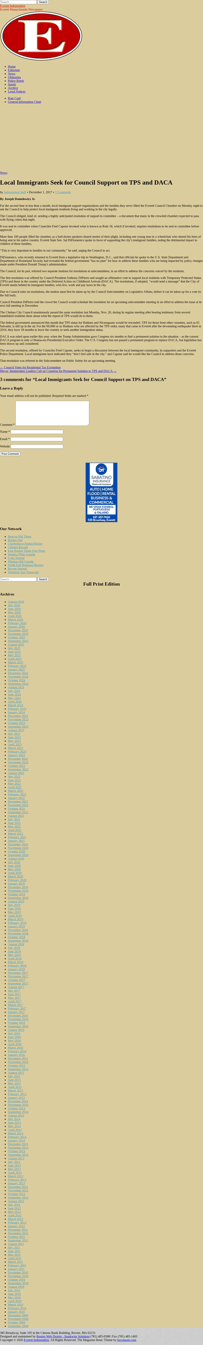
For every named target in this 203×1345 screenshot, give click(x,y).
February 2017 (17, 1008)
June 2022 (14, 780)
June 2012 (14, 1208)
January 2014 (16, 1140)
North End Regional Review (26, 565)
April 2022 (15, 787)
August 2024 (16, 687)
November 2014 (18, 1105)
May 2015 (14, 1083)
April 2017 (15, 1001)
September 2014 (18, 1112)
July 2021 (14, 819)
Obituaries (14, 77)
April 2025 (15, 659)
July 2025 (14, 648)
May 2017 (14, 997)
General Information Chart (24, 101)
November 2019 (18, 890)
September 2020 (18, 855)
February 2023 (17, 751)
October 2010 (16, 1279)
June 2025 (14, 651)
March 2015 (15, 1090)
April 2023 (15, 744)
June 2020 (14, 865)
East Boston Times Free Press (26, 550)
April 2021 (15, 830)
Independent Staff (15, 192)
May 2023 (14, 741)
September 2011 (18, 1240)
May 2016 (14, 1040)
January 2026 (16, 626)
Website (5, 446)
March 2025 (15, 662)
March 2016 (15, 1047)
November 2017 (18, 976)
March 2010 (15, 1304)
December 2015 (18, 1058)
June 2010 (14, 1294)
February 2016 (17, 1051)
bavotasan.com (126, 1340)
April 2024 (15, 701)
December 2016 (18, 1015)
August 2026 (16, 601)
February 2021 (17, 837)
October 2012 (16, 1194)
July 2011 (14, 1247)
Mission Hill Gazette (21, 561)
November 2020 (18, 848)
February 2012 (17, 1222)
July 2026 (14, 605)
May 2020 (14, 869)
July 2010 (14, 1290)
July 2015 (14, 1076)
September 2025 (18, 641)
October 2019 (16, 894)
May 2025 (14, 655)
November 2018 (18, 933)
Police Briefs (16, 80)
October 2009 (16, 1322)
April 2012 (15, 1215)
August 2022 (16, 773)
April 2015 (15, 1087)
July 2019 (14, 905)
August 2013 (16, 1158)
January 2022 (16, 798)
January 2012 (16, 1226)
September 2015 (18, 1069)
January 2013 (16, 1183)
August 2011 (16, 1244)
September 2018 (18, 940)
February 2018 (17, 965)
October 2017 (16, 980)
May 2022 (14, 783)
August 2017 (16, 987)
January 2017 (16, 1012)
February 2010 (17, 1308)
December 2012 (18, 1187)
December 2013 (18, 1144)
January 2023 (16, 755)
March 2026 (15, 619)
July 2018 (14, 948)
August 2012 (16, 1201)
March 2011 (15, 1262)
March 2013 (15, 1176)
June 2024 (14, 694)
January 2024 (16, 712)
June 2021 (14, 823)
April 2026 (15, 616)
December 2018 (18, 930)
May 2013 (14, 1169)
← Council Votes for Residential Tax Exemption (30, 367)
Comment (7, 424)
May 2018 (14, 955)
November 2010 (18, 1276)
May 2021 (14, 826)
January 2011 (16, 1269)
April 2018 (15, 958)
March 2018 (15, 962)
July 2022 (14, 776)
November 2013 (18, 1147)
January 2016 (16, 1055)
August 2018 (16, 944)
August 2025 (16, 644)
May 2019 (14, 912)
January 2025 (16, 669)
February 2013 (17, 1179)
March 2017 (15, 1005)
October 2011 (16, 1237)
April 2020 (15, 873)
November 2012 (18, 1190)
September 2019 (18, 898)
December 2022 (18, 758)
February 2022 (17, 794)
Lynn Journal (16, 558)
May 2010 (14, 1297)
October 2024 (16, 680)
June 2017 (14, 994)
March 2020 (15, 876)
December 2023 (18, 716)
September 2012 (18, 1197)
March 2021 (15, 833)
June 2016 (14, 1037)
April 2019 (15, 915)
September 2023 (18, 726)
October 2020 (16, 851)
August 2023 (16, 730)
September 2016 (18, 1026)
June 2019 (14, 908)
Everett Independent (12, 6)
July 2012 (14, 1204)
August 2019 (16, 901)
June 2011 (14, 1251)
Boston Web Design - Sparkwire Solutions (63, 1336)
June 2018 (14, 951)
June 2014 (14, 1122)
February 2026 (17, 623)
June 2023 (14, 737)
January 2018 (16, 969)
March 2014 (15, 1133)
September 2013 (18, 1154)
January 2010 (16, 1311)
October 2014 (16, 1108)
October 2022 (16, 766)
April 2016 (15, 1044)
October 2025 (16, 637)
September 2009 (18, 1326)
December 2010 (18, 1272)
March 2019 (15, 919)
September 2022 (18, 769)
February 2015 (17, 1094)
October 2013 (16, 1151)
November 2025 (18, 634)
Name (5, 431)
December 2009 (18, 1315)
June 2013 (14, 1165)
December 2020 (18, 844)
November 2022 (18, 762)
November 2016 (18, 1019)
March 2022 (15, 791)
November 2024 (18, 676)
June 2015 (14, 1080)
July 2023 (14, 733)
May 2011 (14, 1254)
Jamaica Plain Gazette (21, 554)
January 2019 (16, 926)
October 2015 (16, 1065)
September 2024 (18, 683)
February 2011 (17, 1265)
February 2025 (17, 666)
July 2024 (14, 691)
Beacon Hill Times (19, 536)
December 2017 (18, 973)
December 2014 (18, 1101)
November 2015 (18, 1062)
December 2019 (18, 887)
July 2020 (14, 862)
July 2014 (14, 1119)
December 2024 (18, 673)
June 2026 (14, 609)
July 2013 (14, 1162)
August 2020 (16, 858)
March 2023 (15, 748)
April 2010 (15, 1301)
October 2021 (16, 808)
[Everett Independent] (41, 59)
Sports (12, 84)
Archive (13, 88)
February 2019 (17, 923)
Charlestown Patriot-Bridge (25, 543)
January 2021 (16, 840)
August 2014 (16, 1115)
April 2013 (15, 1172)
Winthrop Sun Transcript (23, 572)
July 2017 (14, 990)
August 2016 (16, 1030)
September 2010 (18, 1283)
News (11, 73)
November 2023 (18, 719)
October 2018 (16, 937)
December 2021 (18, 801)
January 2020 (16, 883)
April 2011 (14, 1258)
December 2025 (18, 630)
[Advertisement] (101, 139)
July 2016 (14, 1033)
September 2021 (18, 812)
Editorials (14, 70)
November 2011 (18, 1233)
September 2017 (18, 983)
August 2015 (16, 1072)
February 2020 (17, 880)
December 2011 (18, 1229)
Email (5, 439)
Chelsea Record (18, 547)
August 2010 (16, 1287)
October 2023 (16, 723)
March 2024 (15, 705)
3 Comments (63, 192)
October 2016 (16, 1022)
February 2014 (17, 1137)
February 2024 (17, 708)
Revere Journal (17, 568)
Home (12, 66)
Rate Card (14, 98)
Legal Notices (16, 91)
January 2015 (16, 1097)
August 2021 (16, 816)
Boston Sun (15, 540)
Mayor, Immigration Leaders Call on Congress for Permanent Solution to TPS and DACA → (58, 371)
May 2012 (14, 1212)
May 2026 (14, 612)
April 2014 (15, 1130)
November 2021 (18, 805)
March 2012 (15, 1219)
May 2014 (14, 1126)
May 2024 (14, 698)
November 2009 (18, 1319)
